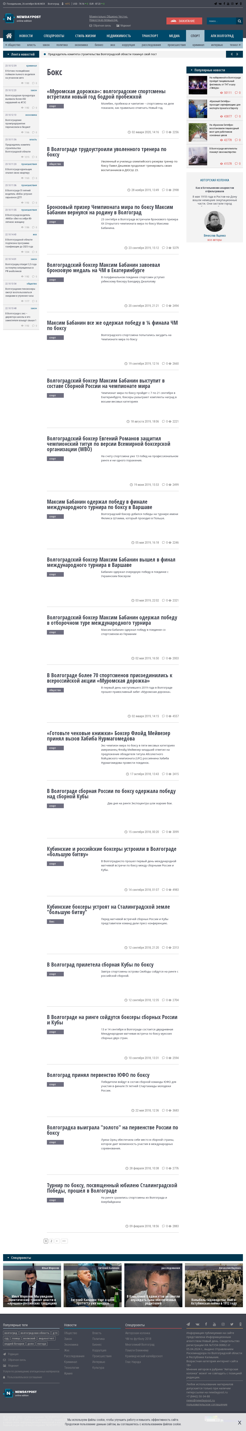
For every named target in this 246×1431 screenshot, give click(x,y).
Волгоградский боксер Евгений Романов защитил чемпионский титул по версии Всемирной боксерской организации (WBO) (108, 444)
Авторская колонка (137, 1333)
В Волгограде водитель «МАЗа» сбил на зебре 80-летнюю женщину (18, 218)
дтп (55, 1332)
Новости (26, 35)
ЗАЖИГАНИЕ (186, 21)
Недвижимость (119, 35)
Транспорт (150, 35)
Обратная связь (102, 25)
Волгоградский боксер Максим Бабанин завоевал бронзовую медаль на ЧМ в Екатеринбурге (103, 267)
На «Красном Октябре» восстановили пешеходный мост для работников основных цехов (224, 130)
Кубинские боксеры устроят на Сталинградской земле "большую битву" (108, 909)
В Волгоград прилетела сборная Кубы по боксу (100, 964)
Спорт (195, 35)
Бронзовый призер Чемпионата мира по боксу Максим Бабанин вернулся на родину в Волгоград (110, 209)
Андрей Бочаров (14, 1343)
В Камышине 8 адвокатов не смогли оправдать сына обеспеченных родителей (153, 1299)
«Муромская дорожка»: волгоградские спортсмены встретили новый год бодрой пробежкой (106, 93)
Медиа (174, 35)
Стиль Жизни (85, 35)
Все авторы (215, 239)
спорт (52, 106)
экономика (81, 45)
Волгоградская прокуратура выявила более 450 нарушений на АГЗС (20, 99)
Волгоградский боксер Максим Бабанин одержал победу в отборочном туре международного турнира (112, 620)
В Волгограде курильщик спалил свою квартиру (18, 171)
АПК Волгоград (222, 35)
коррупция (128, 45)
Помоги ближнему (137, 1350)
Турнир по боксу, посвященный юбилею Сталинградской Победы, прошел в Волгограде (112, 1187)
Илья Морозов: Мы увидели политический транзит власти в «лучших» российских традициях (32, 1299)
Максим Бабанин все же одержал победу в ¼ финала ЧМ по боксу (112, 325)
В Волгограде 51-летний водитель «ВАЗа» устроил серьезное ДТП (18, 194)
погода (41, 1343)
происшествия (177, 45)
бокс (51, 921)
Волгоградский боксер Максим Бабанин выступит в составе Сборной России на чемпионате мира (106, 383)
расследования (151, 45)
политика (62, 45)
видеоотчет (46, 1338)
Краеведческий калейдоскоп (144, 1356)
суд (6, 1338)
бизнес (99, 45)
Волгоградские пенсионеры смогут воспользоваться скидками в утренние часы (20, 292)
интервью (217, 45)
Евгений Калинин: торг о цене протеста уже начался (93, 1301)
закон (46, 45)
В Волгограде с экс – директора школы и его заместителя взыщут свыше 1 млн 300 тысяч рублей (20, 317)
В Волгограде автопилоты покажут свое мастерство (223, 150)
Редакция (13, 1354)
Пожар (16, 1338)
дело (30, 1343)
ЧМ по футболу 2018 (138, 1339)
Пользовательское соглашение (24, 1377)
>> (64, 1241)
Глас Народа (133, 1362)
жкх (112, 45)
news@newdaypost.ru (200, 1400)
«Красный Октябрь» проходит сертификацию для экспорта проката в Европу (224, 105)
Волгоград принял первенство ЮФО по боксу (98, 1074)
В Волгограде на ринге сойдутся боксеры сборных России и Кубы (112, 1019)
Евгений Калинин (108, 1268)
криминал (198, 45)
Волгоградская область (35, 1332)
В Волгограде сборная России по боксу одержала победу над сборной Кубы (111, 793)
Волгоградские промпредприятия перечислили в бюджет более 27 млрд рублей (17, 124)
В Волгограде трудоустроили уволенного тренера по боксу (106, 151)
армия (68, 1373)
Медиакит (126, 25)
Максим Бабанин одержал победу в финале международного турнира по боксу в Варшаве (99, 504)
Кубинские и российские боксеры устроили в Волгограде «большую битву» (111, 851)
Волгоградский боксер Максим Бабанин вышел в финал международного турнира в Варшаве (111, 562)
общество (14, 45)
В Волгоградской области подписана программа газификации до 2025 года (19, 243)
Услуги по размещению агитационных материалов (31, 1371)
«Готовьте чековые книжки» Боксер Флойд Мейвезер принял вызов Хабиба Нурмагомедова (108, 735)
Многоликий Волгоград (140, 1344)
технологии (237, 45)
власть (31, 45)
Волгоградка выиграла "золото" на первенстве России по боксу (112, 1130)
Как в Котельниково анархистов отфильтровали (215, 189)
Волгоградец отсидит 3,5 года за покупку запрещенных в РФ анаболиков (21, 268)
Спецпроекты (54, 35)
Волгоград (10, 1332)
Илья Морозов (50, 1268)
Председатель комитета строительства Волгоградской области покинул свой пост (102, 54)
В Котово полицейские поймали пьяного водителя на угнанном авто (20, 74)
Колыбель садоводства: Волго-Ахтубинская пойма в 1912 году (214, 1301)
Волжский (29, 1338)
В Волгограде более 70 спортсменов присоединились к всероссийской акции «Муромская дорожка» (109, 677)
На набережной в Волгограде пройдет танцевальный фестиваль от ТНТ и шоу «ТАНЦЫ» (225, 82)
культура (98, 1367)
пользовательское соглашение (206, 1404)
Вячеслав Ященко (215, 235)
